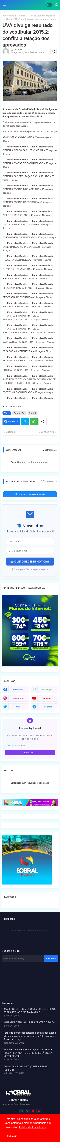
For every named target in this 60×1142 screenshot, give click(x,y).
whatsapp (47, 689)
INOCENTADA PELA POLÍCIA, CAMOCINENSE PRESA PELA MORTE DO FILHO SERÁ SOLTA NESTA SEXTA (28, 1053)
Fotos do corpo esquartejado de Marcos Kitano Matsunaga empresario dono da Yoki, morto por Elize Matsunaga (30, 1036)
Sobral (22, 15)
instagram (18, 698)
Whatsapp (34, 421)
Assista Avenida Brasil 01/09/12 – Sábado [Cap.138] (26, 1068)
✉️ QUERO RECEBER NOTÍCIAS (30, 561)
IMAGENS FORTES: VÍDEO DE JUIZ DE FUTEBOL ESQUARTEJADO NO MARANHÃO (30, 1011)
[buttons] (21, 1111)
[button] (49, 5)
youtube (47, 698)
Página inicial (9, 15)
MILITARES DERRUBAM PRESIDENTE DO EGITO (29, 1022)
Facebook (13, 421)
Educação (19, 413)
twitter (17, 706)
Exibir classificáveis (42, 146)
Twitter (25, 421)
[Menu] (4, 5)
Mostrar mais (49, 449)
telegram (47, 706)
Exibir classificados (17, 146)
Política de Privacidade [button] (32, 1127)
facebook (18, 689)
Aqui (24, 126)
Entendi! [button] (12, 1136)
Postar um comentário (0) (30, 494)
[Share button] (42, 421)
